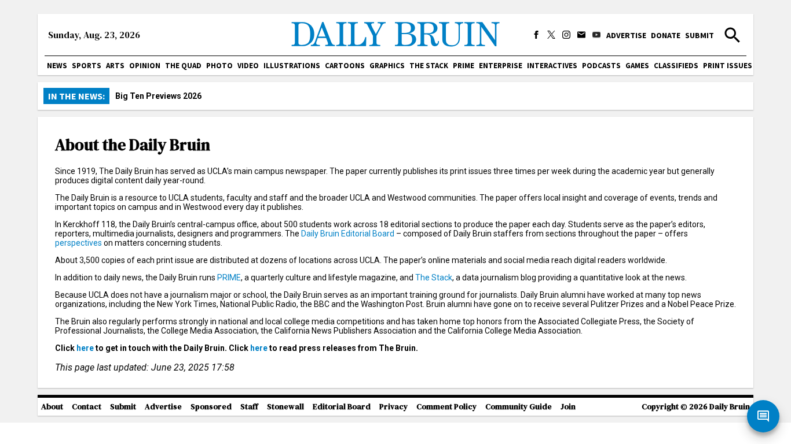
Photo (219, 66)
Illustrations (291, 66)
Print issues (727, 66)
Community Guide (518, 406)
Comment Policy (446, 406)
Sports (86, 66)
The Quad (183, 66)
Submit (699, 35)
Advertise (626, 35)
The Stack (428, 66)
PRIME (463, 66)
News (57, 66)
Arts (115, 66)
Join (568, 406)
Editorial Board (342, 406)
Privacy (393, 406)
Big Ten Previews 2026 (158, 96)
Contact (86, 406)
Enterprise (500, 66)
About (52, 406)
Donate (665, 35)
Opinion (144, 66)
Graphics (387, 66)
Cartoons (345, 66)
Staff (249, 406)
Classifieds (676, 66)
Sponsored (211, 406)
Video (248, 66)
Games (637, 66)
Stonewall (285, 406)
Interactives (552, 66)
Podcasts (601, 66)
